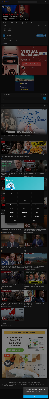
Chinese (11, 204)
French (11, 196)
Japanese (12, 212)
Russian (37, 196)
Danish (15, 220)
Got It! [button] (35, 396)
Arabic (24, 193)
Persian (11, 216)
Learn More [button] (28, 392)
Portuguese (24, 212)
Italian (37, 212)
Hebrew (24, 208)
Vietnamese (37, 216)
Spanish (11, 200)
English (11, 193)
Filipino (34, 220)
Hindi (37, 200)
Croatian (11, 208)
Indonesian (37, 204)
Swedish (24, 216)
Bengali (37, 208)
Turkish (24, 200)
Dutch (37, 193)
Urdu (24, 204)
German (24, 196)
